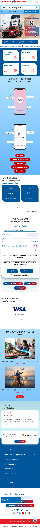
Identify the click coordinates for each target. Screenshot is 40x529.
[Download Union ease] (37, 2)
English (26, 271)
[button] (20, 8)
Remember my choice (21, 275)
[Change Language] (13, 11)
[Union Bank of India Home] (13, 3)
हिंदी (12, 271)
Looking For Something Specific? (13, 8)
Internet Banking (31, 11)
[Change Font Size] (9, 11)
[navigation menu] (2, 11)
